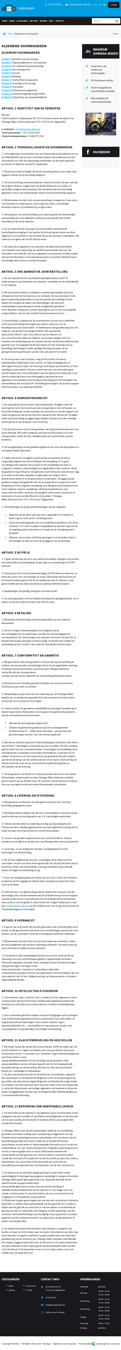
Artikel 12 (7, 97)
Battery (12, 1290)
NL (95, 4)
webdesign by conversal (107, 1343)
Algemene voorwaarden (64, 1343)
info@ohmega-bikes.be (80, 4)
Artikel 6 (6, 76)
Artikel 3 (6, 66)
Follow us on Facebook (55, 1312)
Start (10, 33)
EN (104, 4)
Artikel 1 (6, 59)
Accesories (31, 1286)
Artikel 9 (6, 86)
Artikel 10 (7, 90)
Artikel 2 (6, 62)
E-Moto (29, 1290)
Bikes (11, 1286)
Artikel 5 (6, 72)
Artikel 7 (6, 79)
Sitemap (47, 1343)
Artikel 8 (6, 83)
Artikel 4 (6, 69)
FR (100, 4)
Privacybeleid (85, 1343)
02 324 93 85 (51, 1297)
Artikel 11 (7, 93)
